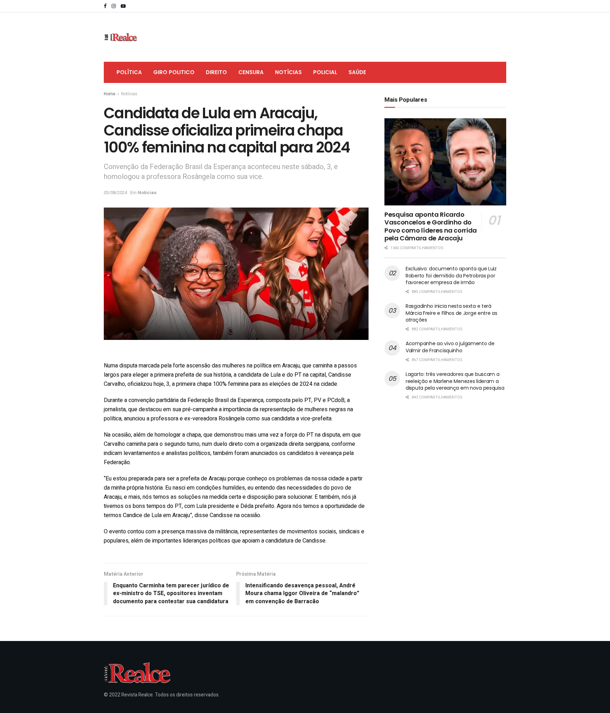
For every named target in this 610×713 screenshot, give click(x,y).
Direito (216, 72)
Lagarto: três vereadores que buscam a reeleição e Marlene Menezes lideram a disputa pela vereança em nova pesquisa (455, 381)
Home (109, 94)
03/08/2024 (115, 192)
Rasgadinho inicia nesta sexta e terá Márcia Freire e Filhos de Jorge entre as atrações (451, 312)
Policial (325, 72)
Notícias (288, 72)
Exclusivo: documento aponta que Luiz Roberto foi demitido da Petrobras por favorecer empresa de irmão (451, 275)
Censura (251, 72)
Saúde (357, 72)
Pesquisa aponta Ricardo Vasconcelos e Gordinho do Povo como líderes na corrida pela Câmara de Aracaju (430, 226)
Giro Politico (174, 72)
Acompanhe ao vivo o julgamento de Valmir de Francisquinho (450, 347)
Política (129, 72)
